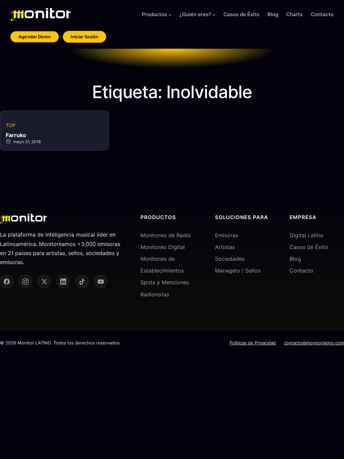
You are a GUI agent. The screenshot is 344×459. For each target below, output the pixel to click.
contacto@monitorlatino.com (314, 342)
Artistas (225, 247)
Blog (295, 258)
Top (10, 125)
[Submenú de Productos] (169, 14)
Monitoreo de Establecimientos (162, 264)
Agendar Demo (34, 36)
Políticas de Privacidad (252, 342)
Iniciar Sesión (84, 36)
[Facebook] (6, 281)
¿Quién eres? (195, 14)
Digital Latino (307, 235)
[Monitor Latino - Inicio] (40, 14)
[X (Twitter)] (44, 281)
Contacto (301, 270)
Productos (154, 14)
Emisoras (226, 235)
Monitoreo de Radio (165, 235)
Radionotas (154, 294)
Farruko (16, 135)
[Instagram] (25, 281)
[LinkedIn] (63, 281)
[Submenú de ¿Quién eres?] (213, 14)
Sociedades (230, 258)
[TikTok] (82, 281)
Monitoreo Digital (162, 247)
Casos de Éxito (309, 247)
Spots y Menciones (164, 282)
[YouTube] (101, 281)
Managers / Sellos (237, 270)
